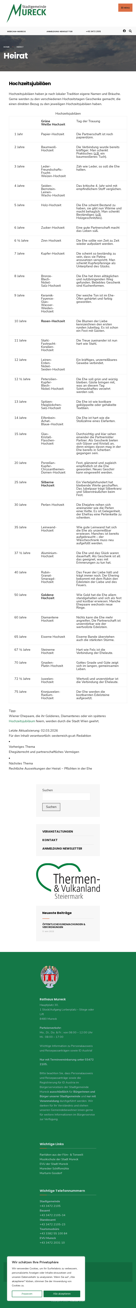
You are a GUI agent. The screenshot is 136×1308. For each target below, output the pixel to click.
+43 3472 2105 (93, 31)
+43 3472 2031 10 (52, 1243)
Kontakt (50, 840)
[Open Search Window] (130, 31)
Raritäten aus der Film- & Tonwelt (61, 1155)
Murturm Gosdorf (51, 1173)
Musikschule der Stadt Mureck (59, 1159)
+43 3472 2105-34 (52, 1215)
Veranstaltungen (57, 831)
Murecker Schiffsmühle (54, 1169)
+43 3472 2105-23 (52, 1224)
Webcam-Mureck (16, 31)
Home (7, 46)
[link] (68, 749)
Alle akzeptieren (62, 1293)
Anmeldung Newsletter (59, 31)
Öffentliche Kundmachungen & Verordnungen (63, 926)
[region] (46, 1278)
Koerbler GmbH (77, 1300)
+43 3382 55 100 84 (53, 1233)
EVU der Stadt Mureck (54, 1164)
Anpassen (26, 1293)
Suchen (47, 790)
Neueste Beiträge (57, 913)
